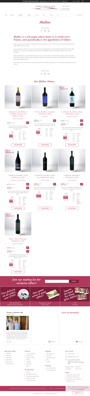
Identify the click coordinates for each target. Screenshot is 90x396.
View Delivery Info (43, 1)
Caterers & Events (30, 378)
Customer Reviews (50, 357)
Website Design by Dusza (38, 393)
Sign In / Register (76, 1)
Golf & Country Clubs (31, 380)
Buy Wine (12, 15)
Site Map (51, 388)
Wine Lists (80, 15)
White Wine (8, 355)
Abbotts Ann (65, 1)
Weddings (28, 361)
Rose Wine (8, 357)
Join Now (73, 281)
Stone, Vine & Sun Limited (45, 7)
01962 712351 (65, 9)
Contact (51, 15)
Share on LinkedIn (48, 31)
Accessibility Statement (60, 388)
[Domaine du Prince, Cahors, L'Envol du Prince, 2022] (18, 96)
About (36, 15)
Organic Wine (9, 359)
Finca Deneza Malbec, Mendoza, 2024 (45, 113)
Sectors (28, 372)
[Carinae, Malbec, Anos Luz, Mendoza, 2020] (44, 160)
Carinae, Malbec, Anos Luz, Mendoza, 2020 (45, 176)
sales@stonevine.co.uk (73, 356)
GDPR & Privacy (70, 381)
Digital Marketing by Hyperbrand (51, 393)
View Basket (83, 1)
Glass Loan (28, 363)
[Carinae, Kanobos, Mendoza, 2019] (71, 160)
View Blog (8, 341)
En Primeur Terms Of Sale (73, 377)
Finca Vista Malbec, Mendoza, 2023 (18, 240)
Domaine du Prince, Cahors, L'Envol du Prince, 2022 (18, 114)
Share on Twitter (45, 31)
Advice (28, 366)
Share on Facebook (41, 31)
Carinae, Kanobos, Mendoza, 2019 (72, 176)
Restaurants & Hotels (31, 374)
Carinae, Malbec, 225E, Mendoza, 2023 (18, 176)
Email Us (67, 6)
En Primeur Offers (30, 357)
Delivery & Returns (50, 368)
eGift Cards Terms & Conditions (74, 379)
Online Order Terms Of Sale (73, 375)
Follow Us (53, 341)
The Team (48, 355)
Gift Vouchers (9, 361)
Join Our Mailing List (51, 370)
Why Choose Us (50, 353)
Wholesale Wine (10, 363)
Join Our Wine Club (21, 15)
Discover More (18, 144)
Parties (28, 359)
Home (6, 15)
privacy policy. (81, 389)
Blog (47, 359)
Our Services (29, 15)
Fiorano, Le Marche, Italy (14, 312)
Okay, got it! (78, 392)
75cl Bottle (38, 121)
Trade (43, 15)
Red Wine (8, 353)
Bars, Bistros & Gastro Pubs (32, 376)
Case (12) (65, 124)
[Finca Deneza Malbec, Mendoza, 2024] (44, 96)
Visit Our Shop (29, 355)
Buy (27, 122)
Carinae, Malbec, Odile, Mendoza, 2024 (72, 113)
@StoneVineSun (74, 313)
